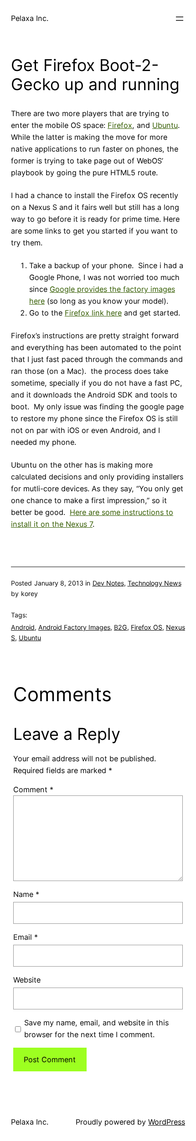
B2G (120, 627)
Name (26, 894)
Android (23, 627)
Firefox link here (93, 312)
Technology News (154, 583)
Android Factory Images (74, 627)
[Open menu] (179, 18)
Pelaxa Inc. (29, 18)
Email (25, 937)
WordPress (166, 1121)
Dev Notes (108, 583)
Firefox (120, 125)
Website (27, 979)
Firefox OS (146, 627)
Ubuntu (165, 125)
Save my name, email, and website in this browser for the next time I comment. (96, 1028)
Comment (33, 789)
